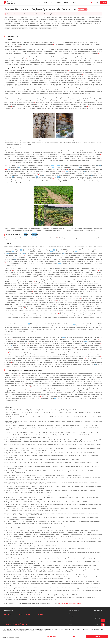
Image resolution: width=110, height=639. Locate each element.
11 (34, 102)
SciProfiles (96, 622)
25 (5, 262)
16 (44, 161)
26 (12, 270)
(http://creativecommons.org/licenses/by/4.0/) (71, 603)
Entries (38, 2)
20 (6, 169)
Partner (70, 624)
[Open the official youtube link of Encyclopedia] (26, 624)
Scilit (95, 620)
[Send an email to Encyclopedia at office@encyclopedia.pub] (16, 624)
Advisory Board (72, 616)
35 (96, 323)
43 (85, 358)
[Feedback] (103, 625)
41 (8, 352)
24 (57, 237)
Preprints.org (97, 618)
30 (32, 291)
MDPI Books (97, 616)
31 (80, 298)
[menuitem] (97, 2)
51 (40, 396)
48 (25, 384)
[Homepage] (5, 2)
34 (58, 313)
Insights (74, 2)
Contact (70, 622)
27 (32, 273)
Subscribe (8, 624)
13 (66, 152)
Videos (45, 2)
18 (101, 167)
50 (52, 394)
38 (11, 339)
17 (99, 167)
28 (38, 275)
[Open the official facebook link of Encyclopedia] (30, 624)
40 (100, 343)
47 (94, 375)
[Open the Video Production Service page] (103, 620)
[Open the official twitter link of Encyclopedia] (19, 624)
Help (70, 620)
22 (64, 171)
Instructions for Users (74, 618)
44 (11, 362)
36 (83, 325)
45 (69, 366)
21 (67, 169)
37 (84, 325)
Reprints (66, 2)
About (80, 2)
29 (34, 281)
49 (30, 386)
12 (11, 106)
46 (19, 375)
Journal (59, 2)
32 (56, 300)
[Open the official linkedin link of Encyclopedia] (23, 624)
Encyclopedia (97, 624)
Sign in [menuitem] (91, 2)
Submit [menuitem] (103, 2)
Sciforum (96, 613)
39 (28, 343)
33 (24, 307)
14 (100, 154)
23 (38, 174)
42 (100, 356)
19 (5, 169)
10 (5, 85)
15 (90, 160)
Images (52, 2)
